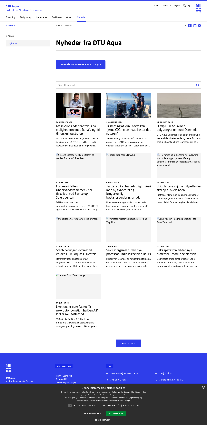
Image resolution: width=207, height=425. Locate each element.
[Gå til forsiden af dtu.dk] (198, 8)
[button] (28, 25)
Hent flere (128, 343)
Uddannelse (41, 17)
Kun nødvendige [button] (92, 413)
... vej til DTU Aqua (118, 379)
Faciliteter (57, 17)
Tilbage (11, 36)
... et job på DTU (166, 373)
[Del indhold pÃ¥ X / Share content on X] (199, 25)
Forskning (10, 17)
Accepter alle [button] (116, 413)
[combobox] (203, 387)
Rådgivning (25, 17)
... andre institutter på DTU (171, 379)
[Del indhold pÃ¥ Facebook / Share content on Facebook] (190, 25)
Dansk (165, 5)
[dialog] (103, 404)
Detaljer (127, 400)
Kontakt (156, 5)
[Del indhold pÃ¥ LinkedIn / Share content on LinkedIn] (194, 25)
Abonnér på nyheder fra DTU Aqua (81, 64)
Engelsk (176, 5)
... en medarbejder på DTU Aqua (124, 373)
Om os (69, 17)
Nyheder (81, 17)
